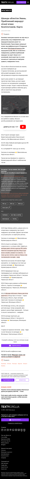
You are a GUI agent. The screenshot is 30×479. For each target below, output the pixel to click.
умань (3, 366)
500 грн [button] (12, 203)
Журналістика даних (6, 448)
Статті (2, 437)
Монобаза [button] (5, 219)
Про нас (3, 435)
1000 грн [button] (20, 203)
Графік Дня (4, 465)
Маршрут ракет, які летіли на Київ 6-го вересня (13, 356)
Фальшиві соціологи (6, 452)
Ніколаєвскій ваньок (15, 48)
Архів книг (4, 469)
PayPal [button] (15, 219)
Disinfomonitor (5, 456)
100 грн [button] (4, 203)
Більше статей (6, 387)
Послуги (3, 450)
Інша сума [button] (5, 207)
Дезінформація (5, 454)
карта (25, 363)
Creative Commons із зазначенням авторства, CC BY (15, 473)
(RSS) (5, 437)
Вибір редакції (5, 443)
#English (3, 444)
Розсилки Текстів (5, 441)
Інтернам (3, 458)
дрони (20, 363)
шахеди (4, 363)
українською (11, 474)
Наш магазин (4, 463)
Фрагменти (4, 439)
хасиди (15, 363)
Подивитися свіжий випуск (15, 423)
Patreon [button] (5, 215)
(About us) (8, 435)
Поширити (6, 34)
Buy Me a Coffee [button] (16, 215)
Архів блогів (4, 467)
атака (9, 363)
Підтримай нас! (5, 461)
